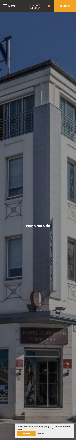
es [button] (49, 5)
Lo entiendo (26, 433)
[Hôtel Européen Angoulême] (34, 6)
